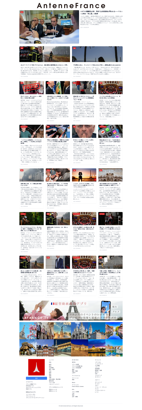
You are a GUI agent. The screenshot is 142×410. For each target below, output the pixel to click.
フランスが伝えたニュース (56, 387)
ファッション (75, 378)
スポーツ (97, 380)
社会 (50, 362)
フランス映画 (75, 391)
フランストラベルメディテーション (35, 397)
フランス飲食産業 (76, 367)
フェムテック (98, 375)
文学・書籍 (75, 396)
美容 (73, 379)
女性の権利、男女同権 (54, 379)
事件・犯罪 (52, 369)
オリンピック (98, 382)
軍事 (50, 376)
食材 (73, 369)
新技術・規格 (98, 370)
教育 (50, 372)
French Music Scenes (78, 386)
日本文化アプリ (30, 386)
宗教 (50, 377)
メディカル (98, 362)
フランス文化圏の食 (77, 366)
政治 (50, 366)
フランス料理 (75, 364)
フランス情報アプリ (31, 384)
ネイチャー (98, 377)
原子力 (96, 372)
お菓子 (73, 372)
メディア (97, 367)
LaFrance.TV (32, 392)
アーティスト (75, 385)
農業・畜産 (75, 371)
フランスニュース (30, 396)
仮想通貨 (97, 368)
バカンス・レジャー (54, 384)
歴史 (50, 374)
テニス (96, 388)
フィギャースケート (100, 390)
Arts (73, 389)
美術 (73, 395)
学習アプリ (29, 389)
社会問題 (51, 367)
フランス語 (52, 382)
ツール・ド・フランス (100, 387)
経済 (50, 364)
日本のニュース (53, 389)
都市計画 (51, 381)
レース (96, 392)
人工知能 (97, 365)
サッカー (97, 384)
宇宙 (96, 373)
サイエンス (98, 360)
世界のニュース (53, 391)
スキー (96, 385)
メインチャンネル (30, 394)
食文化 (73, 362)
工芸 (73, 393)
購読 (36, 378)
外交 (50, 371)
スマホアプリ (29, 382)
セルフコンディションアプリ (33, 387)
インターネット (99, 364)
